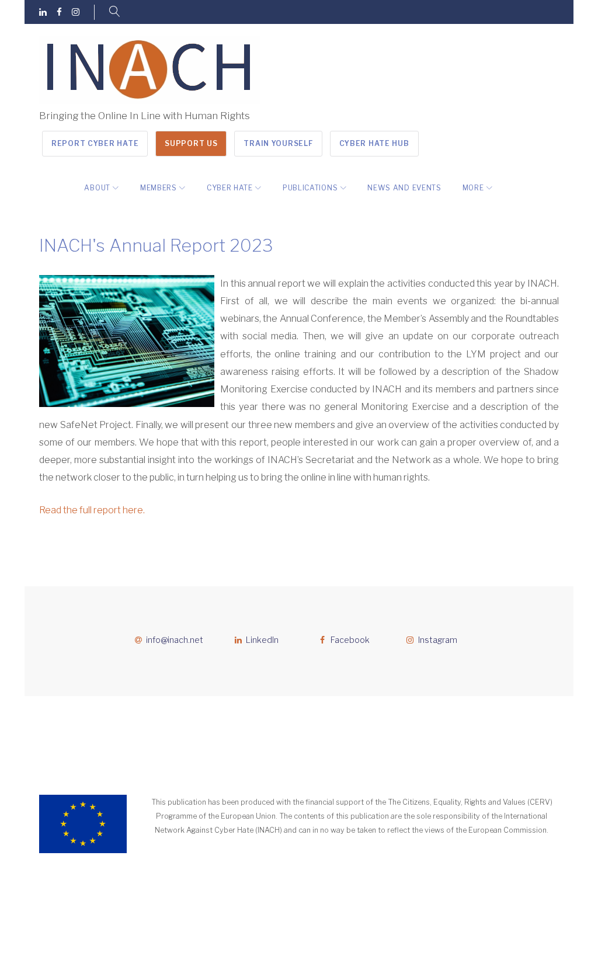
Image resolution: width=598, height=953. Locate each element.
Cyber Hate (230, 187)
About (97, 187)
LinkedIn (262, 640)
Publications (310, 187)
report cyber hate (94, 143)
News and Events (404, 187)
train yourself (278, 143)
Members (158, 187)
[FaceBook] (59, 12)
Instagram (437, 640)
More (473, 187)
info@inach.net (174, 640)
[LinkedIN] (43, 12)
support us (191, 143)
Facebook (350, 640)
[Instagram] (75, 12)
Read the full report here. (92, 510)
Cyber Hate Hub (374, 143)
